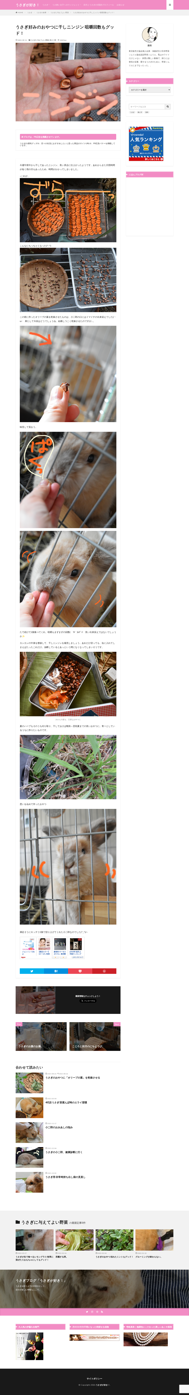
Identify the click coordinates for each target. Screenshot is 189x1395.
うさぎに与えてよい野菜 (60, 12)
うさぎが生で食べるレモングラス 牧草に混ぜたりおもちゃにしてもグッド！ (34, 1258)
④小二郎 (53, 40)
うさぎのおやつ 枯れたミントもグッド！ (114, 1256)
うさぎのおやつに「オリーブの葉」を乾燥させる (72, 1077)
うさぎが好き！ (28, 4)
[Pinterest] (104, 971)
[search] (168, 106)
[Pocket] (80, 971)
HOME (20, 12)
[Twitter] (32, 971)
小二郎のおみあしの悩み (59, 1127)
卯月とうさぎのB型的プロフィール (99, 5)
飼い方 (140, 112)
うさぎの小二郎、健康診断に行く (64, 1152)
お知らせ (120, 5)
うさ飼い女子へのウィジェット (65, 5)
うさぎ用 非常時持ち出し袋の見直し (65, 1176)
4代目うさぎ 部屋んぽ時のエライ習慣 (66, 1102)
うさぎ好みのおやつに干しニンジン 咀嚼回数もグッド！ (94, 12)
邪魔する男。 (62, 1256)
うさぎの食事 (41, 12)
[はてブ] (56, 971)
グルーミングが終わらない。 (148, 1256)
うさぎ (45, 5)
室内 (146, 112)
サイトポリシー (94, 1378)
